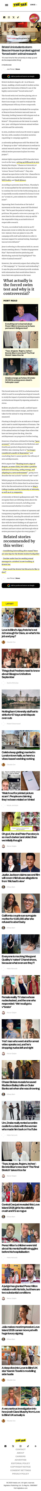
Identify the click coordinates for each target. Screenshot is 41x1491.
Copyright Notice (20, 1467)
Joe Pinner (11, 69)
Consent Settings (20, 1470)
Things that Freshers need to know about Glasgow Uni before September (21, 674)
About (20, 1453)
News (18, 69)
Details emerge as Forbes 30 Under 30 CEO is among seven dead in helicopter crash (20, 380)
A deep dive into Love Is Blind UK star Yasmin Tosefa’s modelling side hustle (19, 1371)
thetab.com (16, 1483)
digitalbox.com (22, 1488)
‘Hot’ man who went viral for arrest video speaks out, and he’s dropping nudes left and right (20, 1044)
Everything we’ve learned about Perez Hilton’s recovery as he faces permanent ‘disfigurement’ (20, 326)
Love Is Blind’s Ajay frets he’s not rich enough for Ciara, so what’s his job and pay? (21, 633)
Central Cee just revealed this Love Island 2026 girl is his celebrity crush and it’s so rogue (21, 1208)
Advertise (20, 1460)
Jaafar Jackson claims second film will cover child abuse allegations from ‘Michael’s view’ (21, 878)
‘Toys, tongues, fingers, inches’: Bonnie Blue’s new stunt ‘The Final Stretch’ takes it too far (19, 353)
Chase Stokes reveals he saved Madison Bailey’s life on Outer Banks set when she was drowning (21, 1085)
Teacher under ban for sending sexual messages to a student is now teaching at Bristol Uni (18, 561)
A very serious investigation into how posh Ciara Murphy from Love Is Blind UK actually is (21, 1412)
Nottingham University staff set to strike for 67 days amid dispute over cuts (20, 714)
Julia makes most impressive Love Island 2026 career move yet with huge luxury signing (21, 1330)
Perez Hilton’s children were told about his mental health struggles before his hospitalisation (20, 1248)
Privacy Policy (20, 1474)
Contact (21, 1449)
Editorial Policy (20, 1463)
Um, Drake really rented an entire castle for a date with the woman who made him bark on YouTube (19, 1126)
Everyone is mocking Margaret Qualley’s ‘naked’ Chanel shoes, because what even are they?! (19, 959)
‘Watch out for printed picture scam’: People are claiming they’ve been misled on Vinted (18, 796)
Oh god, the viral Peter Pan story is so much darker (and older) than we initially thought (20, 837)
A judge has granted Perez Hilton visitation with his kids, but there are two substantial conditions (21, 1289)
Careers (20, 1456)
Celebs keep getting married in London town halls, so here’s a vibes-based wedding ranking (18, 755)
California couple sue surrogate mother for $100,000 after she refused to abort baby (19, 919)
